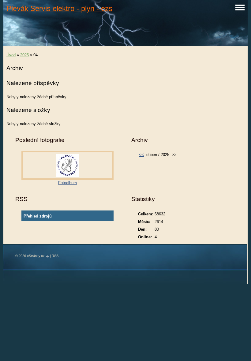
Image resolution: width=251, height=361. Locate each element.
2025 (24, 55)
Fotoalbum (67, 182)
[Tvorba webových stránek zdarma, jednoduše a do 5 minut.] (48, 256)
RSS (55, 256)
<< (141, 154)
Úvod (11, 55)
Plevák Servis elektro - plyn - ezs (59, 8)
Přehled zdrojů (38, 216)
